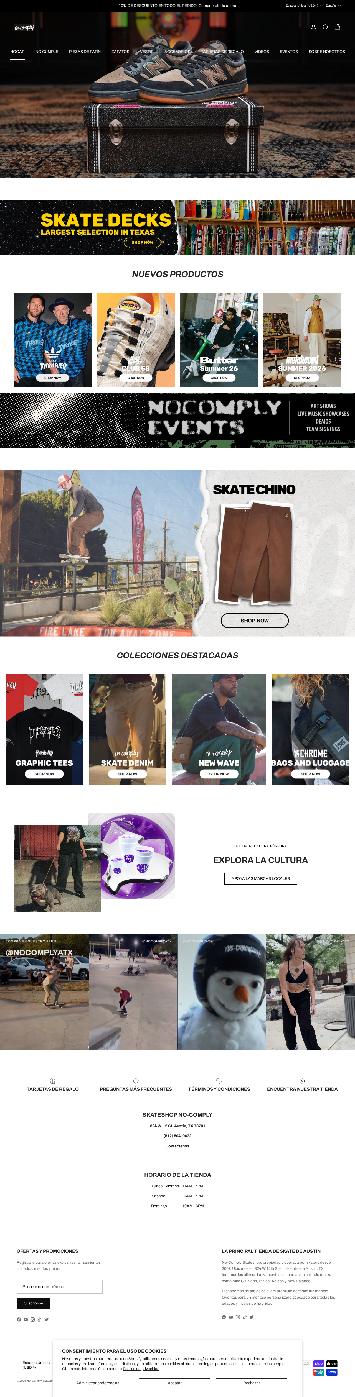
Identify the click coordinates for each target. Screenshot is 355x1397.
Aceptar (175, 1383)
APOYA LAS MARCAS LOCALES (261, 878)
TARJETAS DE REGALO (222, 52)
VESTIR (147, 52)
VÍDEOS (262, 52)
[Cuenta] (312, 27)
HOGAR (17, 52)
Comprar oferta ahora (217, 6)
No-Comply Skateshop (42, 1380)
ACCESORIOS (177, 52)
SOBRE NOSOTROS (327, 52)
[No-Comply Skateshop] (24, 27)
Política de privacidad (141, 1369)
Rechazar (251, 1383)
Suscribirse (33, 1303)
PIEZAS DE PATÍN (85, 52)
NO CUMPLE (47, 52)
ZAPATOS (120, 52)
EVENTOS (289, 52)
